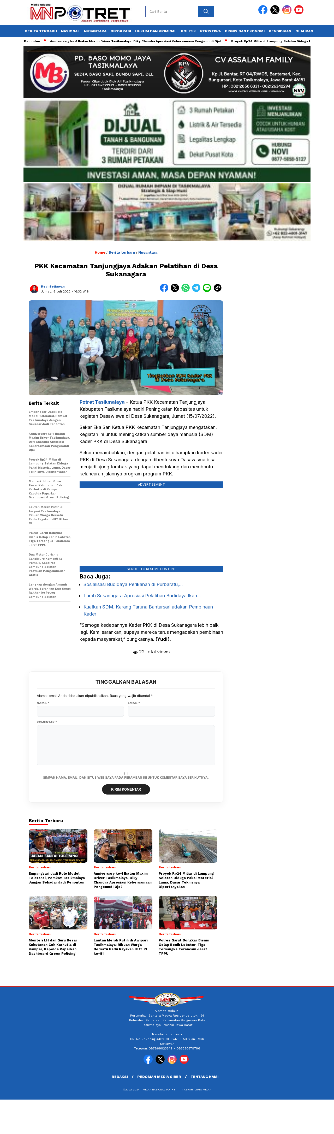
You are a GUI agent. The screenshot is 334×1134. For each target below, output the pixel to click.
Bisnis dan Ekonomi (245, 31)
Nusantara (95, 31)
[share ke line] (208, 291)
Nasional (70, 31)
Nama (43, 703)
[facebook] (263, 13)
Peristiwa (210, 31)
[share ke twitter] (176, 291)
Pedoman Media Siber (159, 1077)
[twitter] (275, 13)
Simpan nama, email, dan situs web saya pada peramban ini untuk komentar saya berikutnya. (126, 777)
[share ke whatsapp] (186, 291)
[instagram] (287, 13)
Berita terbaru (41, 31)
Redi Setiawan (53, 286)
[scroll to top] (320, 1126)
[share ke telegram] (197, 291)
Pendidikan (280, 31)
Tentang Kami (204, 1077)
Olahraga (305, 31)
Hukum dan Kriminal (156, 31)
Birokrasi (121, 31)
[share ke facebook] (165, 291)
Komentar (47, 722)
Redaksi (120, 1077)
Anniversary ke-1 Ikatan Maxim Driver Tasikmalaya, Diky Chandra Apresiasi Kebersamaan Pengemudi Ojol (106, 41)
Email (134, 703)
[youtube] (299, 13)
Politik (188, 31)
